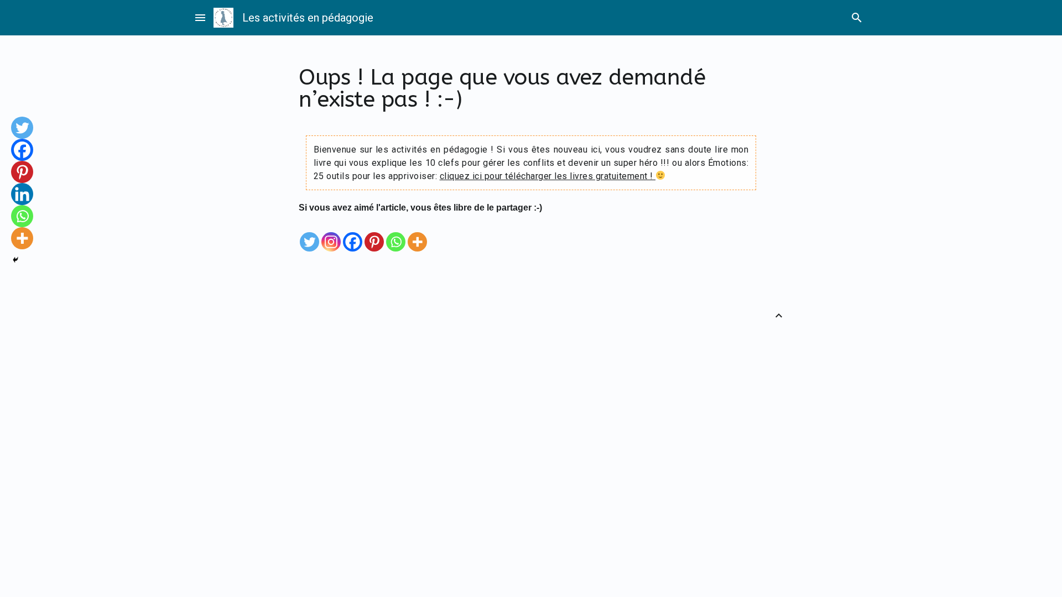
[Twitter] (309, 234)
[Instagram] (331, 234)
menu (200, 17)
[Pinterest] (374, 234)
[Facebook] (352, 234)
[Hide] (15, 259)
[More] (417, 234)
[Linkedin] (22, 194)
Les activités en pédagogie (307, 17)
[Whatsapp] (395, 234)
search (856, 17)
